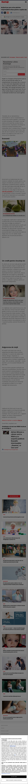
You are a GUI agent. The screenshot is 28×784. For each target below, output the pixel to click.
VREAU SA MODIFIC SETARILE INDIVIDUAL (14, 780)
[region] (14, 759)
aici (15, 754)
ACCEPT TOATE (14, 776)
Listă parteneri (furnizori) (5, 773)
